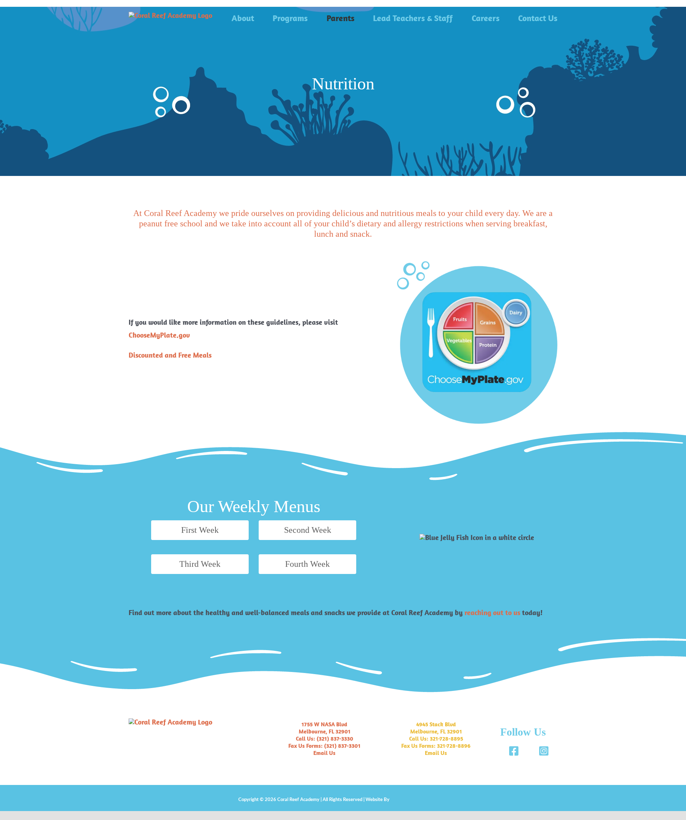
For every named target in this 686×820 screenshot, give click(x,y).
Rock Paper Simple (408, 799)
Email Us (324, 752)
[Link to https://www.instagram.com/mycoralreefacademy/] (543, 751)
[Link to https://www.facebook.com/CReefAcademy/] (513, 751)
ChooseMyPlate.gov (159, 334)
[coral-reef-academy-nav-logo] (170, 15)
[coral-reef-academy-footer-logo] (170, 721)
